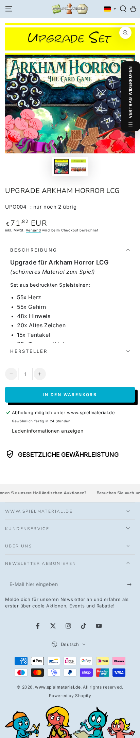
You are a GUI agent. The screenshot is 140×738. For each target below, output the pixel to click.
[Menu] (9, 9)
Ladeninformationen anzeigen (47, 431)
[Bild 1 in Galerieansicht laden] (61, 166)
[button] (123, 9)
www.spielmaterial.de (58, 687)
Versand (33, 230)
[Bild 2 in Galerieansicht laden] (78, 166)
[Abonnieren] (131, 584)
